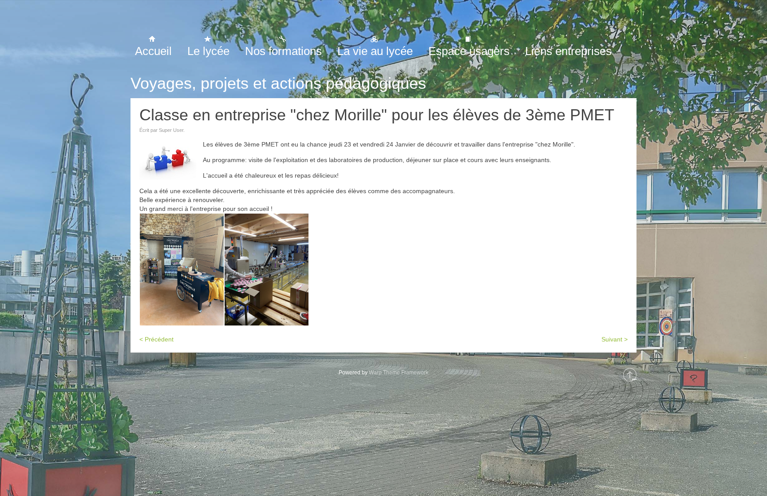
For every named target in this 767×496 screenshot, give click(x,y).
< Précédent (156, 339)
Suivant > (614, 339)
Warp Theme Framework (398, 372)
